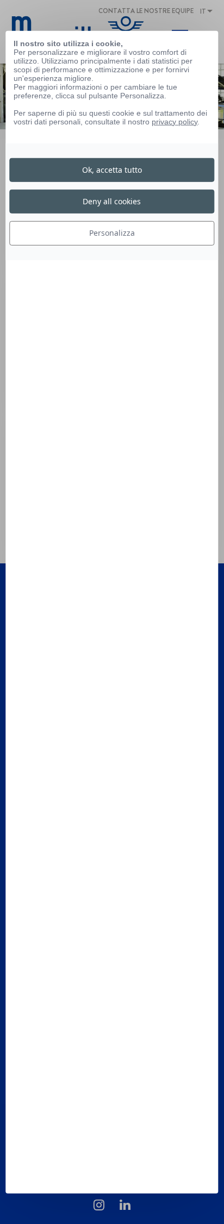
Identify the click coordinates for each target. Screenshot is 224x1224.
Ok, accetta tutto (112, 170)
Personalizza (112, 233)
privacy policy (174, 121)
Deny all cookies (112, 201)
